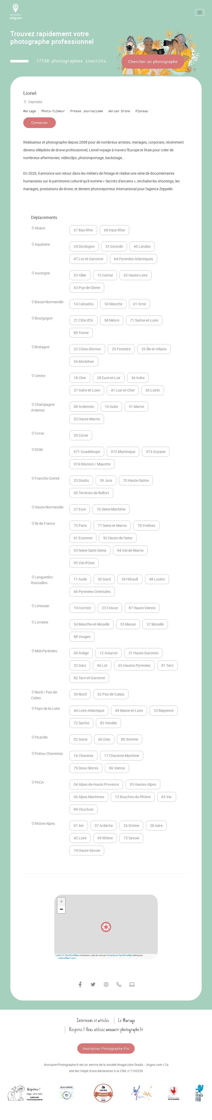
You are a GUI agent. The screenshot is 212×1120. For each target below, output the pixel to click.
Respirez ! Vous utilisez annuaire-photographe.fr (106, 1029)
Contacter (39, 122)
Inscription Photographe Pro (106, 1048)
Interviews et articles (93, 1020)
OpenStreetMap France (66, 957)
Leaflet (58, 955)
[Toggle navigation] (199, 12)
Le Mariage (126, 1020)
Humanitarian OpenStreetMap (119, 955)
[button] (106, 927)
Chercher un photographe (153, 61)
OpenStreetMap (71, 955)
